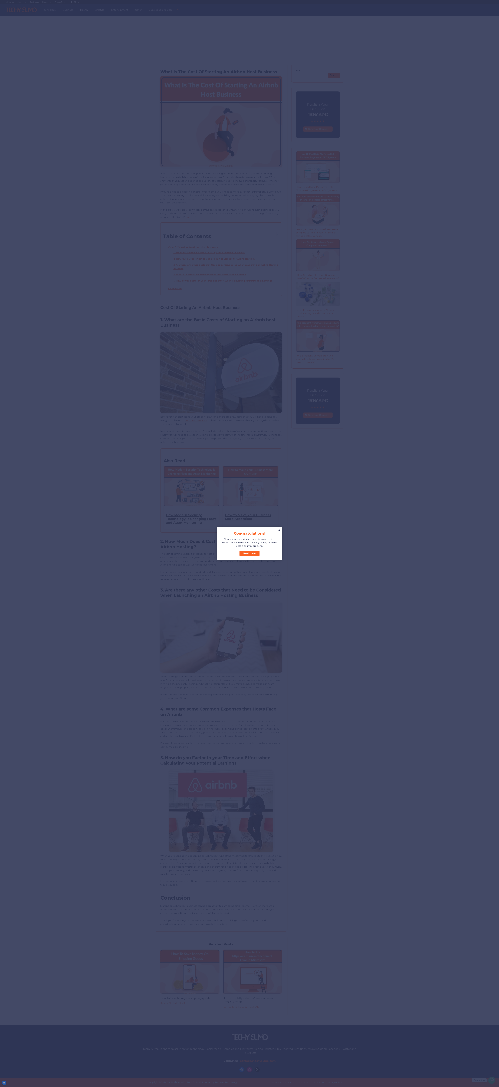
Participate (249, 553)
